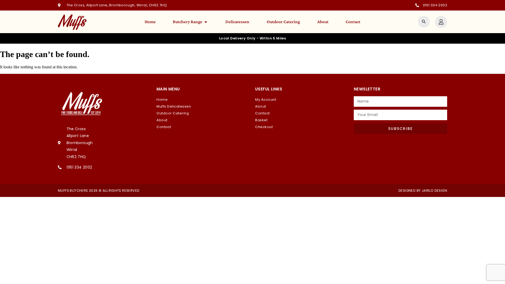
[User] (441, 22)
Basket (261, 120)
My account (265, 99)
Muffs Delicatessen (173, 106)
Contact (163, 126)
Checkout (264, 126)
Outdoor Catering (172, 113)
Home (162, 99)
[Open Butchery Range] (206, 21)
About (162, 120)
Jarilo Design (434, 190)
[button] (424, 22)
